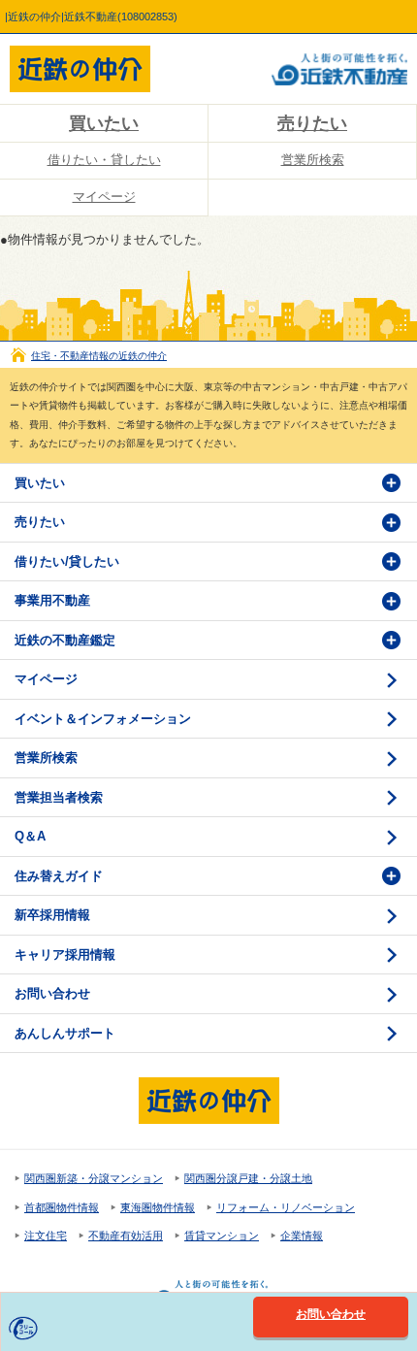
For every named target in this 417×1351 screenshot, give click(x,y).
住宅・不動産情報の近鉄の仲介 (99, 355)
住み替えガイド (59, 876)
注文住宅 (45, 1235)
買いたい (104, 123)
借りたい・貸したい (104, 159)
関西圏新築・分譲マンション (93, 1178)
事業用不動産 (52, 600)
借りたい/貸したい (67, 561)
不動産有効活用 (125, 1235)
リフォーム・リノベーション (285, 1207)
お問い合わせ (52, 993)
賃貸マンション (221, 1235)
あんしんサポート (65, 1033)
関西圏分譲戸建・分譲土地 (248, 1178)
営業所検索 (312, 159)
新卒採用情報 (52, 914)
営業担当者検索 (59, 797)
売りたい (312, 123)
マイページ (104, 196)
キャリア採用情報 (65, 954)
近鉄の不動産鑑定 (65, 640)
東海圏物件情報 (157, 1207)
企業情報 (301, 1235)
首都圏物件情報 (61, 1207)
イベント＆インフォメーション (103, 718)
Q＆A (30, 836)
